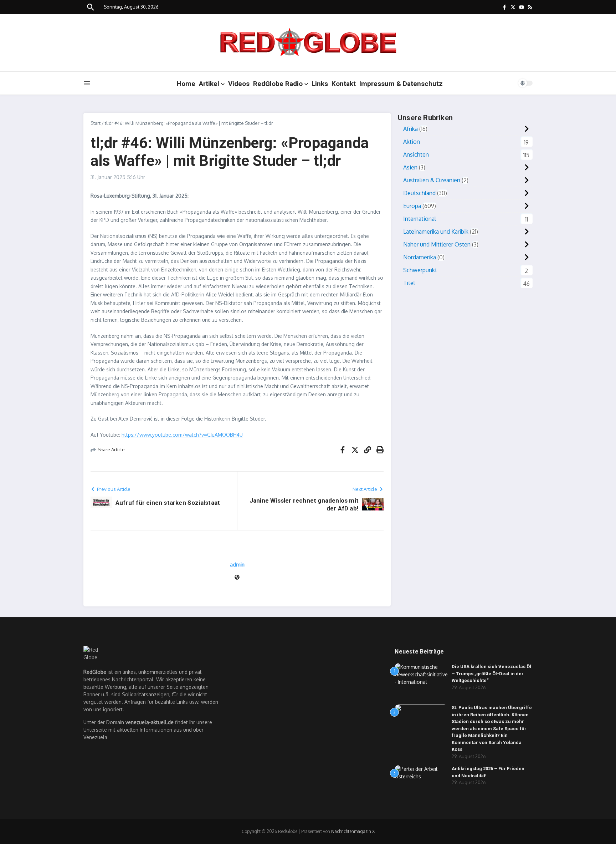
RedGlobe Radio (278, 84)
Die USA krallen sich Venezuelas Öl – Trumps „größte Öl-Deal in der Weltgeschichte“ (491, 673)
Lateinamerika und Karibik (435, 231)
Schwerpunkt (420, 270)
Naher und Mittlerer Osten (437, 244)
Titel (409, 282)
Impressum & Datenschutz (401, 84)
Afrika (410, 128)
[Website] (237, 578)
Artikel (209, 84)
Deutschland (419, 193)
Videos (239, 84)
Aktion (411, 141)
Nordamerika (419, 257)
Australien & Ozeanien (431, 180)
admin (237, 564)
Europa (412, 205)
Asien (410, 167)
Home (186, 84)
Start (96, 123)
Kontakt (344, 84)
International (419, 218)
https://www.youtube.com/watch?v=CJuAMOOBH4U (182, 435)
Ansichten (416, 154)
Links (320, 84)
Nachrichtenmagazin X (353, 831)
